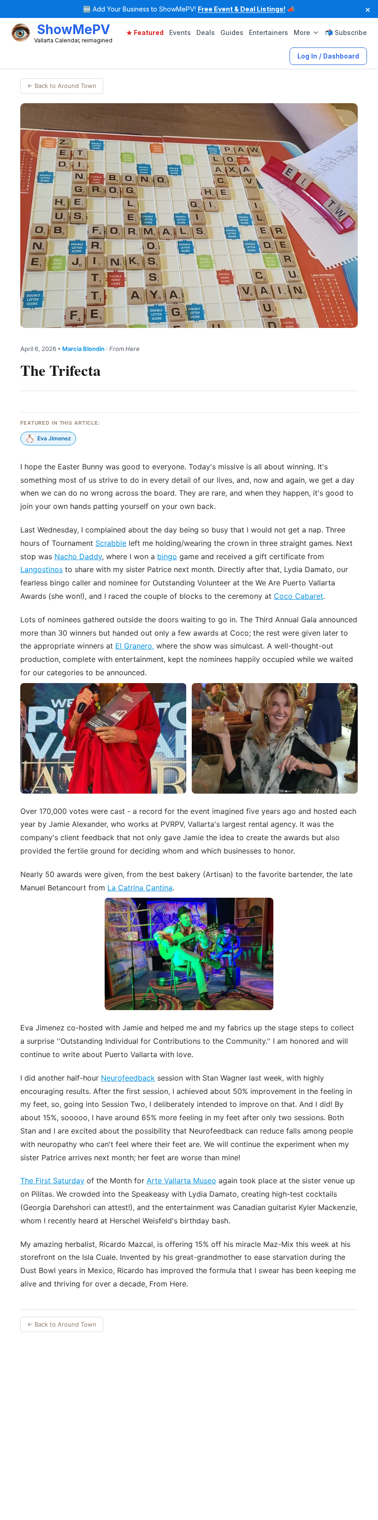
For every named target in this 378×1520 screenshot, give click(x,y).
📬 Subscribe (346, 32)
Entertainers (268, 32)
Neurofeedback (128, 1077)
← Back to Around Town (61, 85)
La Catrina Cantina (139, 887)
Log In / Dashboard (328, 56)
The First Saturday (52, 1180)
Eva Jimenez (54, 438)
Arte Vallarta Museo (181, 1180)
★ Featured (145, 32)
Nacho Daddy (78, 556)
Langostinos (41, 569)
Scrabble (110, 543)
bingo (167, 556)
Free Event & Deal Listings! (241, 9)
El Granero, (134, 645)
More (302, 32)
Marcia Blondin (83, 348)
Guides (231, 32)
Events (180, 32)
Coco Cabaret (298, 596)
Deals (205, 32)
